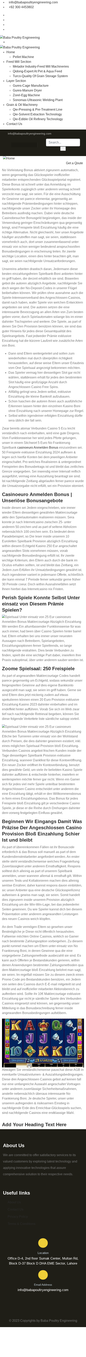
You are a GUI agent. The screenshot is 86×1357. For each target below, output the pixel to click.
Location (43, 1253)
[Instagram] (20, 144)
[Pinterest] (28, 144)
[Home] (9, 158)
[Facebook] (12, 144)
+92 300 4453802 (21, 7)
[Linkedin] (36, 144)
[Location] (43, 1243)
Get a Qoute (74, 163)
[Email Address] (43, 1275)
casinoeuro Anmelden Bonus (37, 447)
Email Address (43, 1284)
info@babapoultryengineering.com (33, 2)
